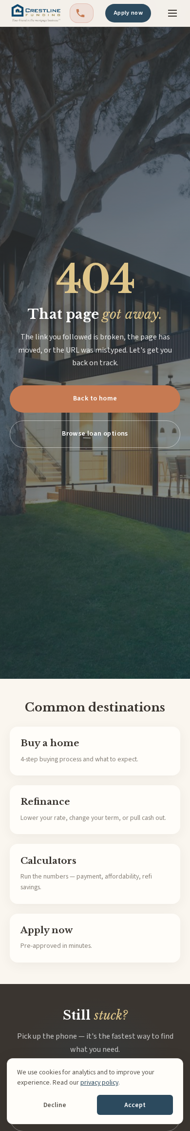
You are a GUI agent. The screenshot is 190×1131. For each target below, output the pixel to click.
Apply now (128, 12)
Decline (54, 1105)
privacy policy (99, 1083)
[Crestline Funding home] (36, 13)
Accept (135, 1105)
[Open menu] (172, 13)
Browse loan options (95, 434)
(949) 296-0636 (82, 13)
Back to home (95, 398)
